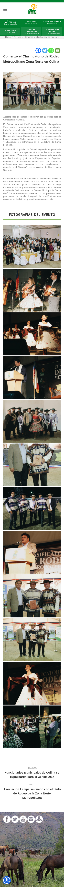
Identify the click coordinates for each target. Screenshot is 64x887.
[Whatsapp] (51, 50)
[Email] (57, 50)
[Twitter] (45, 50)
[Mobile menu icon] (5, 11)
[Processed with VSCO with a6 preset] (32, 246)
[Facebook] (38, 50)
